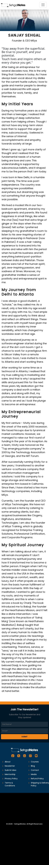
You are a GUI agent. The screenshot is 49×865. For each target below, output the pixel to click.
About (7, 761)
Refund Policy (37, 778)
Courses (35, 761)
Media (34, 774)
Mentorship (10, 774)
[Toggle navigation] (43, 4)
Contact (35, 770)
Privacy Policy (11, 778)
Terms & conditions (10, 784)
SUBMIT (24, 736)
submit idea (10, 770)
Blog (33, 766)
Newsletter (10, 766)
